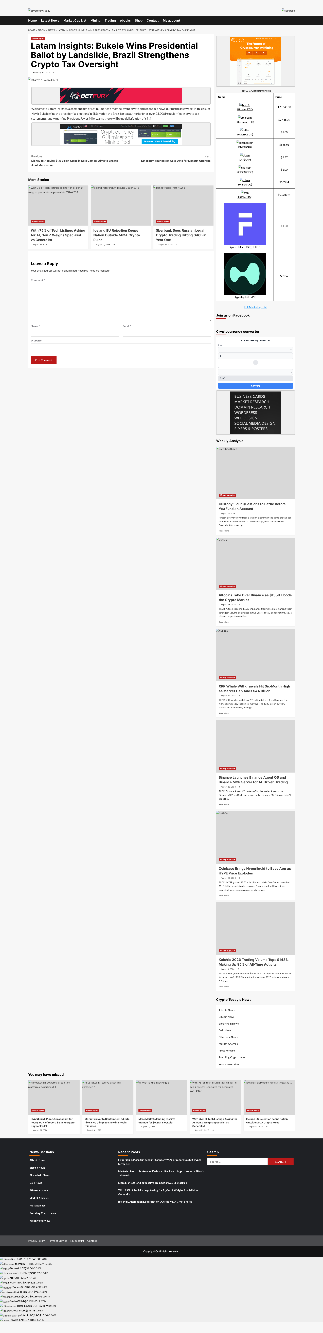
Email (127, 326)
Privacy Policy (36, 1240)
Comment (38, 279)
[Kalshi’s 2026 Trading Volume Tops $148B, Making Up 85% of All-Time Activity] (255, 928)
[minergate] (121, 134)
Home (32, 20)
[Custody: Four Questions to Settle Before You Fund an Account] (255, 473)
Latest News (50, 20)
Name (35, 326)
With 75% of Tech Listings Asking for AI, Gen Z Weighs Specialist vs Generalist (58, 235)
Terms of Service (57, 1240)
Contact (153, 20)
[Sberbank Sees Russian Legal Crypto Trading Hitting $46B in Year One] (183, 205)
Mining (95, 20)
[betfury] (121, 95)
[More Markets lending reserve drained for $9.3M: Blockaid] (161, 1097)
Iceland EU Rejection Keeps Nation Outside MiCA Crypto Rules (155, 1201)
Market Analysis (228, 1043)
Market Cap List (74, 20)
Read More (224, 530)
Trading (110, 20)
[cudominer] (255, 60)
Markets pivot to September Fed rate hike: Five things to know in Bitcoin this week (161, 1173)
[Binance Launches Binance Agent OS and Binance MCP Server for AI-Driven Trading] (255, 746)
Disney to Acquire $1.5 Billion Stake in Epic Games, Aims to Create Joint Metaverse (74, 161)
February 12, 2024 (41, 72)
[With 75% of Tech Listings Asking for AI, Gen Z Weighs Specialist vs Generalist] (58, 205)
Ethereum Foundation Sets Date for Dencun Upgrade (176, 158)
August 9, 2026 (228, 969)
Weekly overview (227, 495)
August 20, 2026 (228, 787)
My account (171, 20)
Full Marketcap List (255, 307)
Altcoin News (227, 1010)
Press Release (227, 1050)
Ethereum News (228, 1037)
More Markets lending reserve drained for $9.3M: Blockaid (152, 1182)
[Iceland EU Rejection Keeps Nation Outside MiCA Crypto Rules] (121, 205)
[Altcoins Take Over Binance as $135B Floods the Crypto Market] (255, 564)
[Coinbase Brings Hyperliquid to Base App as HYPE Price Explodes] (255, 837)
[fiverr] (255, 412)
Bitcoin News (38, 39)
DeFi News (225, 1030)
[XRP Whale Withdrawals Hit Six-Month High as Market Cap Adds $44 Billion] (255, 655)
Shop (138, 20)
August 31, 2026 (40, 244)
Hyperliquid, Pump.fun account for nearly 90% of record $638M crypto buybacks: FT (159, 1161)
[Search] (293, 20)
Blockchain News (229, 1023)
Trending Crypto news (232, 1057)
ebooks (125, 20)
